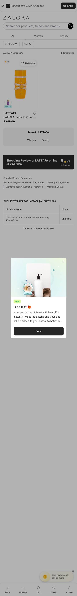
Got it (38, 330)
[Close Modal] (63, 261)
